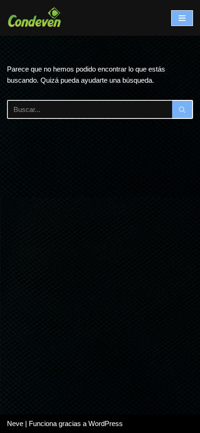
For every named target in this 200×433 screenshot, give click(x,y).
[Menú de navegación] (182, 18)
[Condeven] (35, 18)
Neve (15, 423)
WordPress (105, 423)
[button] (182, 109)
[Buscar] (182, 109)
